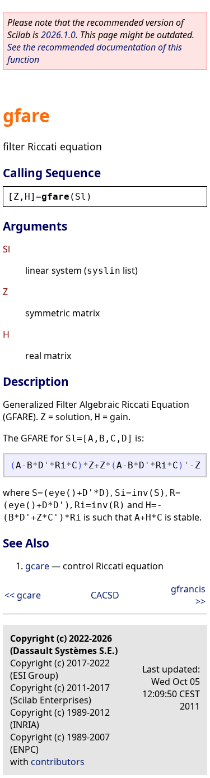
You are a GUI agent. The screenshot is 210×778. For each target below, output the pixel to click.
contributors (58, 762)
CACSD (105, 595)
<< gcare (22, 595)
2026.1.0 (58, 35)
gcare (37, 566)
